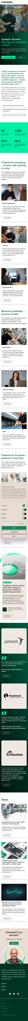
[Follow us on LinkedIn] (10, 993)
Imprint (2, 1001)
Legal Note (3, 1003)
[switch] (24, 510)
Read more (7, 616)
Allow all (14, 527)
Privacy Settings (4, 1011)
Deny (14, 536)
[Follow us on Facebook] (18, 993)
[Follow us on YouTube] (14, 993)
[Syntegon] (6, 2)
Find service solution (8, 57)
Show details (21, 523)
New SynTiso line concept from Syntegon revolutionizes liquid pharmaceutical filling (12, 904)
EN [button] (21, 2)
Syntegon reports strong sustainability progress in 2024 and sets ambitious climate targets (13, 862)
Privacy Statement (4, 1008)
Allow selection (14, 532)
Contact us (20, 57)
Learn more (7, 217)
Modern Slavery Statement (6, 1006)
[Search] (18, 2)
